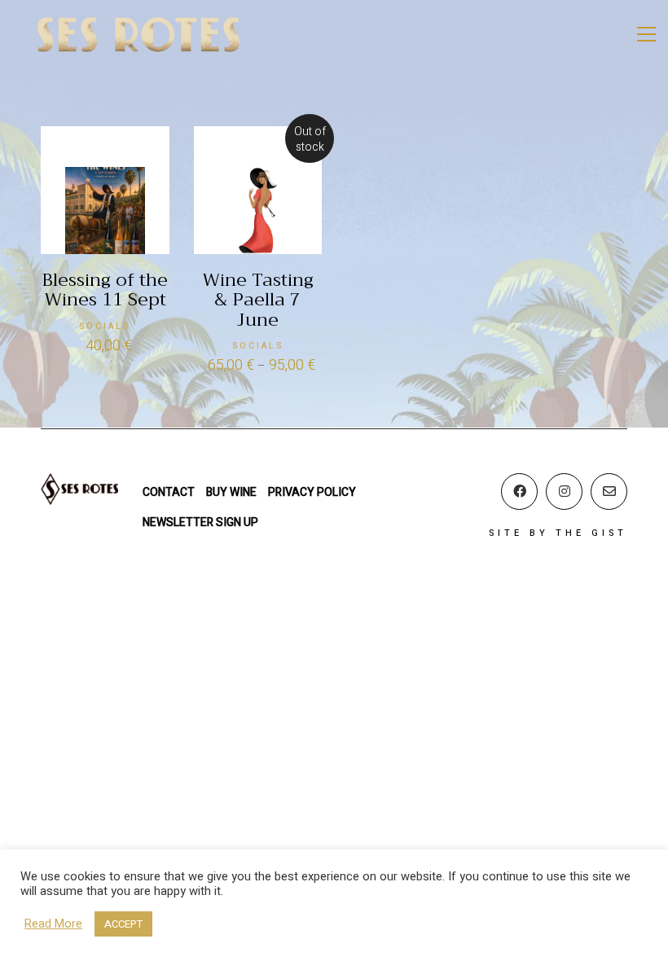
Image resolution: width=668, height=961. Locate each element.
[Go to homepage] (138, 34)
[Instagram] (564, 491)
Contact (169, 492)
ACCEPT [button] (123, 924)
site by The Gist (558, 533)
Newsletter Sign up (200, 522)
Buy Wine (231, 492)
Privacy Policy (312, 492)
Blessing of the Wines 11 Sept (105, 289)
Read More (53, 924)
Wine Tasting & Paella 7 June (258, 300)
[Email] (609, 491)
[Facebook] (519, 491)
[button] (646, 34)
